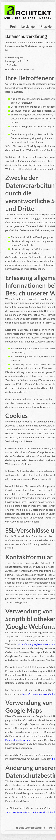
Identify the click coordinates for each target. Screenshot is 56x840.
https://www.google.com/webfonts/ (37, 644)
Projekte (46, 26)
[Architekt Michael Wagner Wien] (28, 18)
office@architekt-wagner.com (32, 827)
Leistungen (28, 26)
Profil (13, 26)
